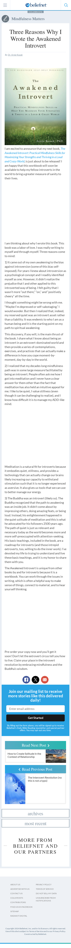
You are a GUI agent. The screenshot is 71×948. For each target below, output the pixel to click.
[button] (66, 5)
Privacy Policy (44, 884)
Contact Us (16, 893)
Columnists (35, 12)
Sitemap (14, 911)
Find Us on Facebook (21, 907)
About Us (15, 884)
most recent (35, 823)
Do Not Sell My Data (46, 893)
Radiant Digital (18, 916)
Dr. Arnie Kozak (15, 54)
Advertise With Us (19, 889)
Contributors (18, 902)
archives (35, 813)
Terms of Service (45, 889)
